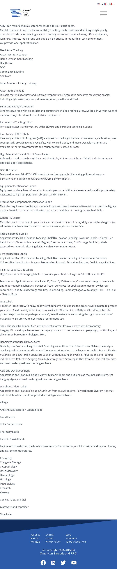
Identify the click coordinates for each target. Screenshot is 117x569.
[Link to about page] (43, 562)
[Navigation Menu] (103, 13)
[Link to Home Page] (20, 13)
